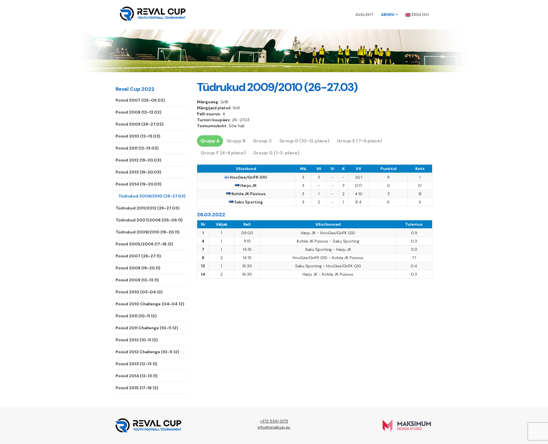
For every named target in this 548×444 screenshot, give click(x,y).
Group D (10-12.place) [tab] (304, 141)
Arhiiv (387, 14)
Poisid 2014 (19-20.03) (139, 184)
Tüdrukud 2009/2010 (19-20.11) (148, 232)
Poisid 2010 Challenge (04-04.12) (150, 303)
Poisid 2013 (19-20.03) (138, 172)
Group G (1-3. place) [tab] (276, 153)
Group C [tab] (262, 141)
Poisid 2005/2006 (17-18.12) (144, 244)
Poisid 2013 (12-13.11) (136, 363)
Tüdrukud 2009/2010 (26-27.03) (152, 196)
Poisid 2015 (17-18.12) (137, 387)
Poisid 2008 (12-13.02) (139, 112)
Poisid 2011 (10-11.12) (136, 315)
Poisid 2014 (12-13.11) (137, 375)
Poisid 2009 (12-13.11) (137, 279)
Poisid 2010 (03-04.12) (139, 291)
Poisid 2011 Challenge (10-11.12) (147, 327)
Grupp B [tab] (236, 141)
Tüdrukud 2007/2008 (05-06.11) (149, 220)
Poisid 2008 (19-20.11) (138, 268)
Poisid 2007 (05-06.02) (140, 100)
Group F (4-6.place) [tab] (223, 153)
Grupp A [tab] (209, 141)
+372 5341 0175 (274, 421)
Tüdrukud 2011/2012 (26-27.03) (148, 208)
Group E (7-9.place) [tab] (359, 141)
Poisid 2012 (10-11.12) (137, 339)
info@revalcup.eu (274, 427)
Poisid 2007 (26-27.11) (138, 256)
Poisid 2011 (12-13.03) (137, 148)
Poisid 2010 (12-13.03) (138, 136)
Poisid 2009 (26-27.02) (140, 124)
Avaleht (364, 14)
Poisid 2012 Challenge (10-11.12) (147, 351)
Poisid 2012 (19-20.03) (138, 160)
